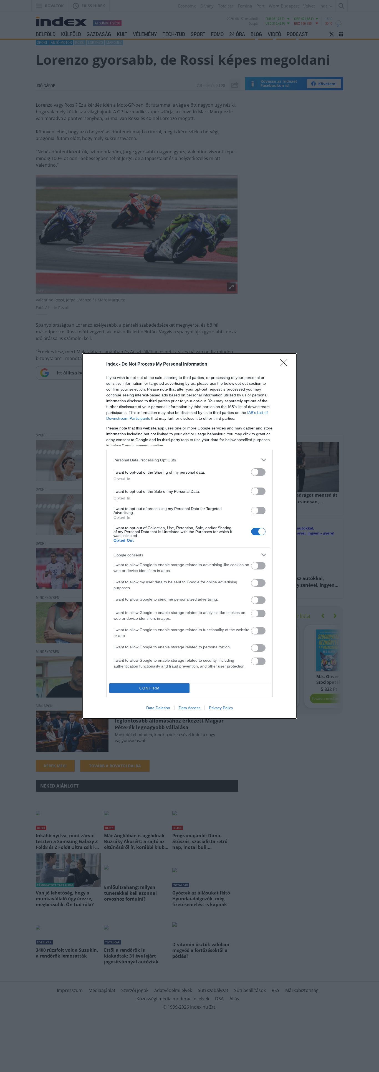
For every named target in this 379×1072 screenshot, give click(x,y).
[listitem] (189, 460)
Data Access (189, 708)
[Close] (285, 364)
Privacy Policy (221, 708)
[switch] (258, 472)
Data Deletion (158, 708)
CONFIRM (149, 688)
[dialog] (189, 536)
